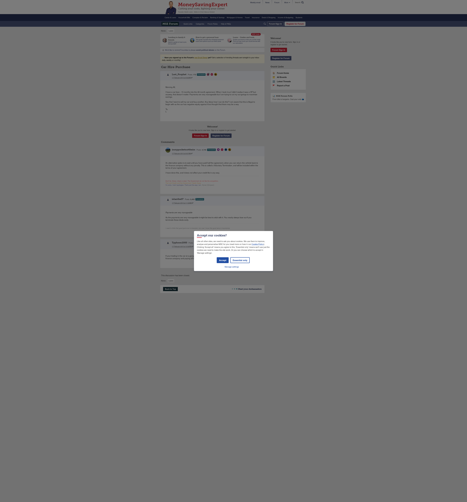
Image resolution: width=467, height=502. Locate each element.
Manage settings (232, 266)
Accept (222, 260)
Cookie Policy (258, 244)
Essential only (240, 260)
